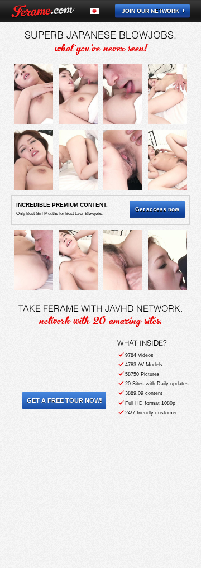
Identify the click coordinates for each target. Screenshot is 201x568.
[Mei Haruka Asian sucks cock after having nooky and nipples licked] (33, 94)
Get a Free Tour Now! (64, 400)
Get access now (157, 209)
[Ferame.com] (43, 11)
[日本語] (101, 11)
